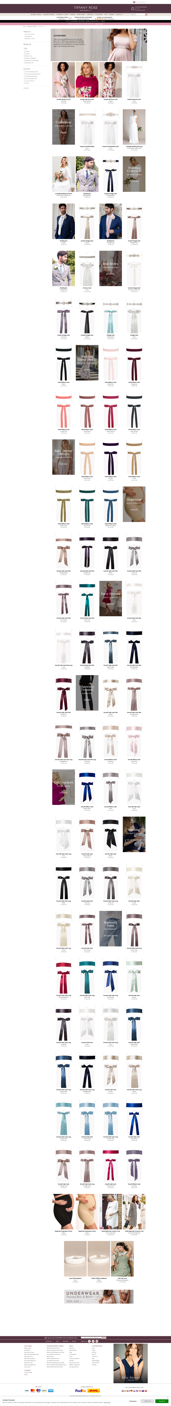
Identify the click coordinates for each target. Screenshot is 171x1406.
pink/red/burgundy (31, 76)
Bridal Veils (29, 56)
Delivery (94, 1352)
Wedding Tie (87, 194)
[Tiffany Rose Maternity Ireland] (125, 1391)
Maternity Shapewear (32, 60)
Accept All (162, 1401)
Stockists (71, 1360)
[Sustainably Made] (70, 18)
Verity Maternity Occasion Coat (110, 1231)
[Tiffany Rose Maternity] (76, 12)
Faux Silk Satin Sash (134, 807)
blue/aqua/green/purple (33, 74)
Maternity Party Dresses (53, 1348)
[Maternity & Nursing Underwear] (98, 1304)
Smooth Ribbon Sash (110, 759)
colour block (30, 81)
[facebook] (90, 1341)
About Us (71, 1348)
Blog (74, 1341)
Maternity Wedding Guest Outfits (55, 1352)
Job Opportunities (74, 1367)
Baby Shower (50, 1356)
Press (70, 1356)
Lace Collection (29, 34)
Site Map (94, 1364)
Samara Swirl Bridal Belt (87, 146)
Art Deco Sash (87, 288)
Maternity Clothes (62, 14)
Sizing (93, 1350)
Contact (49, 1341)
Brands (111, 14)
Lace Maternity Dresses (53, 1360)
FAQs (93, 1348)
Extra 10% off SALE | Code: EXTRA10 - (85, 24)
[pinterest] (93, 1341)
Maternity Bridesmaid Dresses (55, 1367)
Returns (94, 1354)
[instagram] (97, 1341)
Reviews (65, 1341)
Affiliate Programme (74, 1364)
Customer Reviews (74, 1358)
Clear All (26, 88)
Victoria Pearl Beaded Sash (110, 146)
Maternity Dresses (49, 14)
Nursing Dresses (28, 1356)
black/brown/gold (31, 78)
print (27, 83)
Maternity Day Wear (29, 1358)
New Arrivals (27, 1348)
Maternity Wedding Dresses (31, 1354)
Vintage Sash (111, 335)
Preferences (133, 1401)
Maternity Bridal (36, 14)
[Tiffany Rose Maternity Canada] (140, 1391)
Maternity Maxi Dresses (53, 1358)
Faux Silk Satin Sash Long (63, 854)
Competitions (72, 1354)
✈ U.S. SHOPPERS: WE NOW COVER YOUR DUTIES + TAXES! (85, 21)
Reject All (147, 1401)
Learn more (107, 1402)
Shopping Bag (95, 1360)
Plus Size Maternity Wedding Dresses (56, 1364)
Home (24, 26)
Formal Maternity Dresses (53, 1354)
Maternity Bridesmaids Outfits (55, 1350)
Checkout (119, 14)
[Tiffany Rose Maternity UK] (122, 1391)
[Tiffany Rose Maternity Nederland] (134, 1391)
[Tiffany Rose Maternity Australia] (143, 1391)
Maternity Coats (30, 38)
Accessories (99, 14)
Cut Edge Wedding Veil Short (63, 194)
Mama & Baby (81, 14)
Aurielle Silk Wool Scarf (63, 99)
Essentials (90, 14)
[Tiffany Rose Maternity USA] (137, 1391)
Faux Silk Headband (75, 1278)
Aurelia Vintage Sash (110, 194)
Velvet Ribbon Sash (63, 382)
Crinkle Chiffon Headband (99, 1278)
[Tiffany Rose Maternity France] (128, 1391)
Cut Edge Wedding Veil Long (134, 146)
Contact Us (95, 1356)
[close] (167, 1397)
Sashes (27, 51)
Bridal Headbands (31, 58)
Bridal (25, 1374)
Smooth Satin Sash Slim (64, 571)
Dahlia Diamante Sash (134, 99)
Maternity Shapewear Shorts (63, 1231)
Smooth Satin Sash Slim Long (63, 665)
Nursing (72, 14)
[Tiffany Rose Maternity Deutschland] (131, 1391)
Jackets (28, 53)
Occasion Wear (28, 1372)
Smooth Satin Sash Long (63, 901)
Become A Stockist (74, 1362)
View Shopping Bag (140, 10)
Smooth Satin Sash (87, 854)
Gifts (105, 14)
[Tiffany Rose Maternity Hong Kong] (145, 1391)
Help (57, 1341)
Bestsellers (27, 1350)
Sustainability (72, 1350)
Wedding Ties (29, 63)
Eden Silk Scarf (122, 1278)
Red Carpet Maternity (30, 1360)
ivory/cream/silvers (32, 71)
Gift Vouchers (95, 1362)
